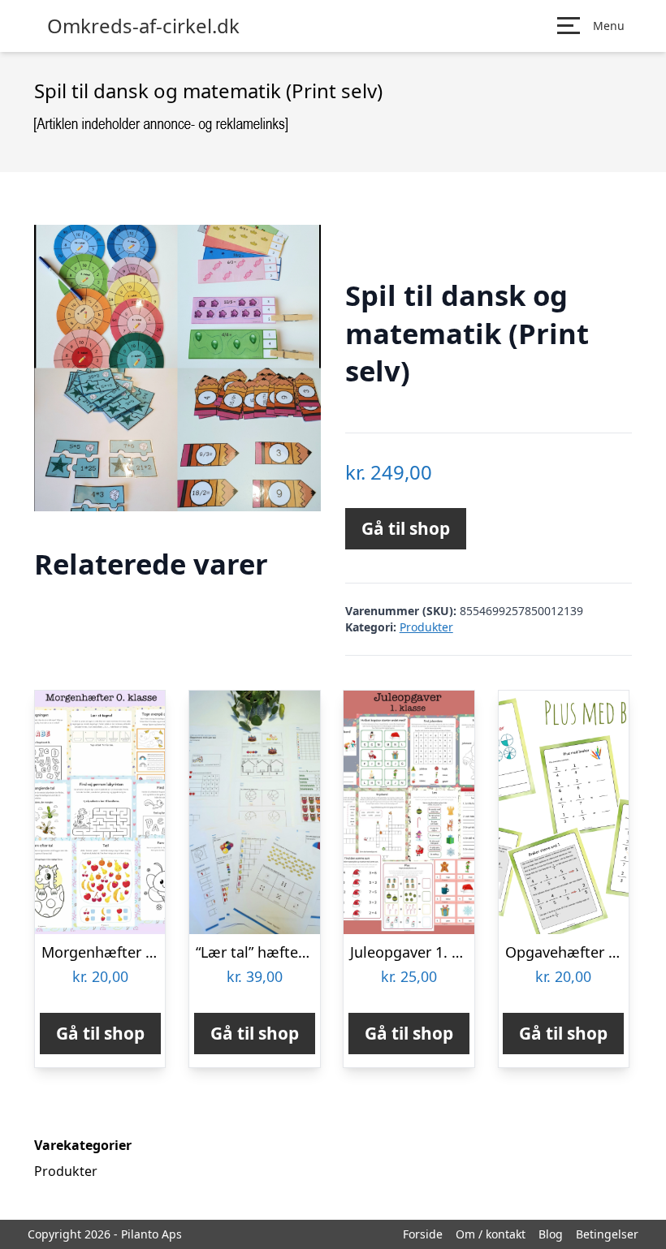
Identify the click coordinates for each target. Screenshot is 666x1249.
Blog (550, 1234)
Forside (423, 1234)
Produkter (426, 627)
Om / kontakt (490, 1234)
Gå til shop (405, 528)
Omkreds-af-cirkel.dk (143, 26)
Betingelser (607, 1234)
